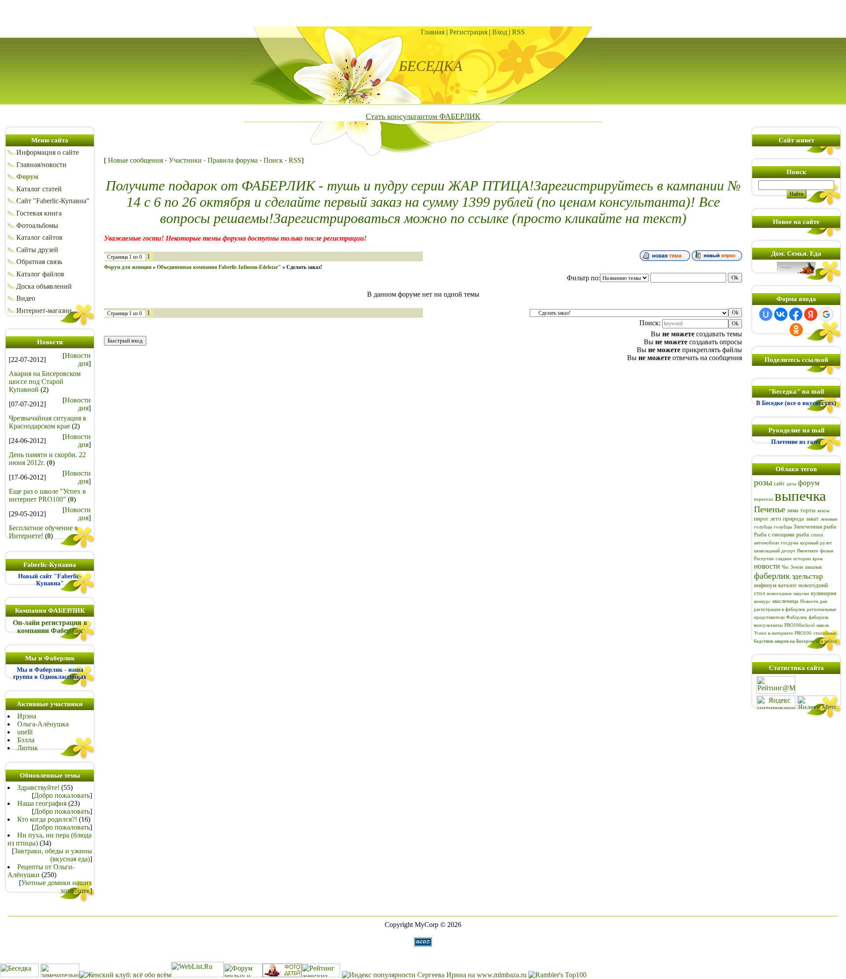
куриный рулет (816, 542)
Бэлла (25, 740)
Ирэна (26, 716)
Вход (499, 32)
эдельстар (807, 576)
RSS (518, 32)
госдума (789, 542)
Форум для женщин (128, 267)
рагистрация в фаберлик (779, 609)
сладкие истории (793, 558)
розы (763, 482)
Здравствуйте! (38, 787)
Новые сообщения (135, 160)
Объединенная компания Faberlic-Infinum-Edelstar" (219, 267)
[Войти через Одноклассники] (796, 329)
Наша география (42, 803)
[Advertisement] (423, 13)
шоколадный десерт (774, 550)
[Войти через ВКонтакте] (780, 314)
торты (808, 510)
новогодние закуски (788, 593)
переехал (763, 499)
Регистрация (468, 32)
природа (793, 518)
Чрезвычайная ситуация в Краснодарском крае (47, 422)
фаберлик (772, 576)
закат (812, 518)
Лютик (27, 748)
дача (791, 483)
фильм (826, 550)
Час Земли (792, 567)
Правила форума (233, 160)
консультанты (768, 625)
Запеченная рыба (815, 526)
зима (792, 510)
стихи (817, 534)
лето (775, 518)
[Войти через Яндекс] (810, 314)
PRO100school (799, 625)
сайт (779, 483)
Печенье (769, 509)
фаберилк (818, 617)
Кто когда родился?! (47, 819)
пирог (761, 518)
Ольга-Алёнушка (43, 724)
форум (809, 483)
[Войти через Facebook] (795, 314)
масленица (785, 601)
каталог (787, 585)
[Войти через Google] (826, 314)
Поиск (273, 160)
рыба (802, 534)
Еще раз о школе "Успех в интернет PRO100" (47, 495)
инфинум (765, 585)
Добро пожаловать (62, 795)
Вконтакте (807, 550)
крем (818, 558)
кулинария (823, 593)
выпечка (800, 496)
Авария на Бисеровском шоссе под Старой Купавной (45, 381)
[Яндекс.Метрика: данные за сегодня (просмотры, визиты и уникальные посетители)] (816, 702)
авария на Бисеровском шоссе (806, 641)
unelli (25, 732)
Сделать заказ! (304, 267)
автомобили (766, 542)
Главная (433, 32)
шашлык (813, 567)
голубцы (783, 527)
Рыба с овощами (774, 534)
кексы (823, 510)
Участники (185, 160)
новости (767, 566)
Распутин (764, 558)
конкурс (762, 601)
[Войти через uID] (765, 314)
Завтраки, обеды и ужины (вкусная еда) (53, 855)
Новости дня (78, 359)
